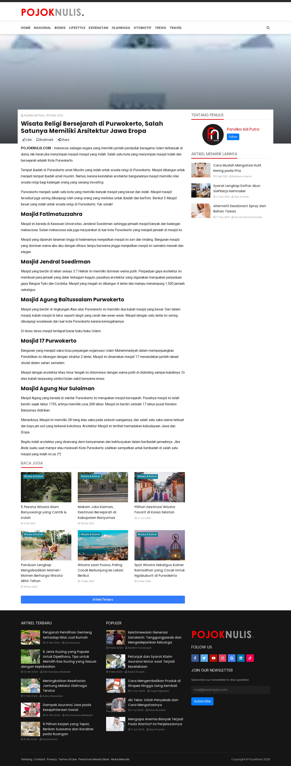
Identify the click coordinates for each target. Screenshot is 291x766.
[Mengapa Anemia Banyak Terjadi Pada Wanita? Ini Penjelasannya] (115, 724)
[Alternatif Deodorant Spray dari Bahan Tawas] (200, 211)
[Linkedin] (241, 658)
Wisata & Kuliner (33, 476)
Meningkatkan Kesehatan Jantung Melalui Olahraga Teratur (65, 686)
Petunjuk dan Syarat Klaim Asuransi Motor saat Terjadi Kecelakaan (151, 661)
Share (65, 139)
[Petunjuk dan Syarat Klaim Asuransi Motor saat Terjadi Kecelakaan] (115, 661)
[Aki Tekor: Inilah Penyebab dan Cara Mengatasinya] (115, 705)
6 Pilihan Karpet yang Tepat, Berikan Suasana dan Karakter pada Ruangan (68, 729)
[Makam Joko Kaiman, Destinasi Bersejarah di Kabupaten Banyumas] (103, 487)
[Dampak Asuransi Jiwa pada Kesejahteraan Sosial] (30, 710)
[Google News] (231, 658)
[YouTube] (213, 658)
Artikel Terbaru (103, 599)
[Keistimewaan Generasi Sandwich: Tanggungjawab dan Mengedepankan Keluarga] (115, 637)
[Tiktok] (250, 658)
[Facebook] (195, 658)
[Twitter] (204, 658)
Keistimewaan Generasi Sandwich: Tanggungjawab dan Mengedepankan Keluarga (155, 637)
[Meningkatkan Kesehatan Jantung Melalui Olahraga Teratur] (30, 686)
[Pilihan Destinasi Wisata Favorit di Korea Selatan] (159, 487)
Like (29, 139)
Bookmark (46, 139)
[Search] (267, 27)
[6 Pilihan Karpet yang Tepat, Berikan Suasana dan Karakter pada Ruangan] (30, 729)
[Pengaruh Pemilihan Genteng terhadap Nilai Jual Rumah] (30, 637)
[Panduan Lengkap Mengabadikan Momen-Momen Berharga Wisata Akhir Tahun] (46, 545)
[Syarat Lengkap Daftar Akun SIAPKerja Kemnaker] (200, 190)
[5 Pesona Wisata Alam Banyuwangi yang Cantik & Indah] (46, 487)
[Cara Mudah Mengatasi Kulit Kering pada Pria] (200, 170)
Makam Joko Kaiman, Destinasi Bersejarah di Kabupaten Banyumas (97, 512)
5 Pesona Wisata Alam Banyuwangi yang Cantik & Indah (43, 512)
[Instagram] (222, 658)
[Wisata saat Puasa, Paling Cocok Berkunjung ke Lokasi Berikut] (103, 545)
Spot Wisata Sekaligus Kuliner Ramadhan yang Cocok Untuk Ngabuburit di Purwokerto (159, 570)
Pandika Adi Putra (243, 129)
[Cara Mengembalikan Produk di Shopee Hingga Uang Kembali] (115, 686)
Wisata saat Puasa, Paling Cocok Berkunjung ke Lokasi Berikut (100, 570)
